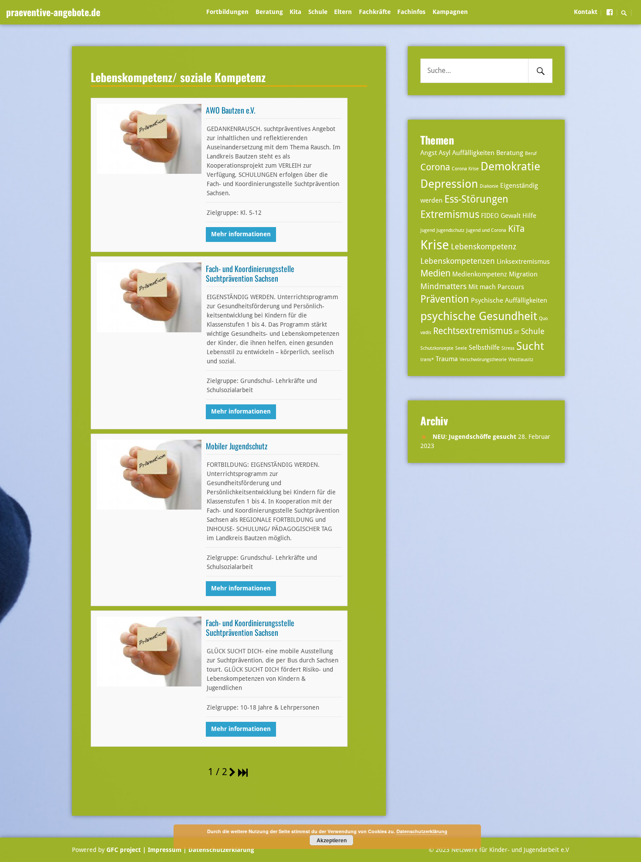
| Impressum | (165, 849)
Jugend (427, 230)
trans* (427, 359)
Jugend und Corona (486, 230)
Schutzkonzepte (436, 348)
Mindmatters (443, 286)
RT (516, 332)
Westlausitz (520, 359)
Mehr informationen (241, 234)
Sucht (530, 346)
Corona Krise (465, 169)
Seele (461, 348)
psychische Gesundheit (478, 316)
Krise (434, 245)
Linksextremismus (523, 261)
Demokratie (510, 166)
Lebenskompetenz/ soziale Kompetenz (178, 77)
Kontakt (585, 11)
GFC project (123, 849)
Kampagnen (450, 11)
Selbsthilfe (484, 348)
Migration (523, 274)
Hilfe (529, 216)
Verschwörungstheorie (483, 359)
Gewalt (511, 216)
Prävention (444, 299)
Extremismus (449, 215)
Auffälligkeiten (473, 153)
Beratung (269, 11)
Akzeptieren (332, 840)
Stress (508, 348)
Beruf (531, 153)
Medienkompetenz (479, 274)
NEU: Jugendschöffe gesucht (474, 436)
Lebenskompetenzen (457, 260)
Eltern (343, 11)
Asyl (444, 153)
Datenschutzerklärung (220, 849)
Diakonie (489, 186)
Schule (317, 11)
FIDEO (490, 216)
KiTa (516, 229)
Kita (295, 11)
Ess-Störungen (476, 199)
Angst (428, 153)
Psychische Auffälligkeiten (509, 300)
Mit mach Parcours (496, 287)
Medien (435, 273)
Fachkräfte (375, 11)
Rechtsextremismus (472, 331)
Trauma (447, 359)
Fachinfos (411, 11)
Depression (449, 183)
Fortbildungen (227, 11)
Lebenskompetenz (483, 246)
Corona (435, 167)
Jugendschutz (450, 230)
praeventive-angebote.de (53, 12)
